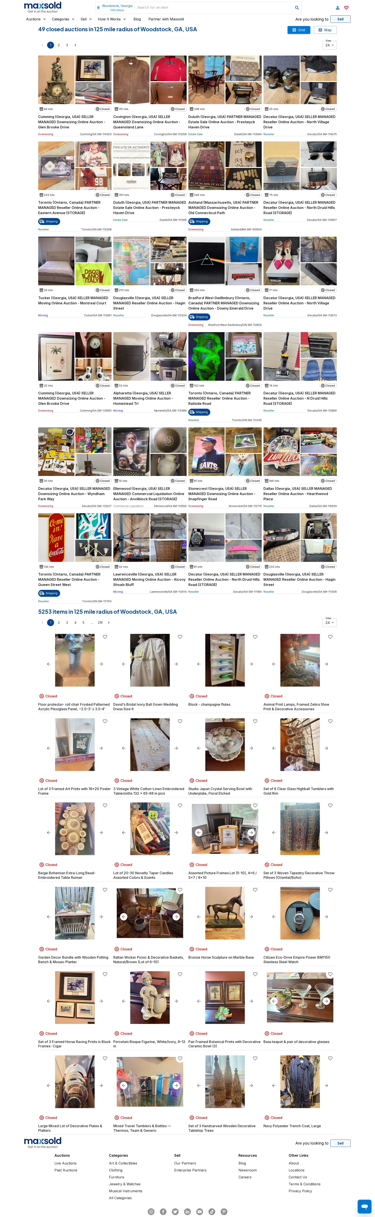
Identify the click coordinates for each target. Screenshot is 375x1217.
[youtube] (199, 1212)
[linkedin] (187, 1212)
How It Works (109, 19)
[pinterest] (224, 1212)
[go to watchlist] (346, 8)
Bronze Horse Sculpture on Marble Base (221, 957)
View (328, 40)
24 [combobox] (328, 45)
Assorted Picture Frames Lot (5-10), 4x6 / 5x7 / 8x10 (222, 875)
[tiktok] (212, 1212)
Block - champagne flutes (209, 704)
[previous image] (48, 664)
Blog (137, 19)
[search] (297, 7)
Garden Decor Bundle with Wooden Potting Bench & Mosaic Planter (73, 959)
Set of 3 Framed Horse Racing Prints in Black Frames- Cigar (74, 1044)
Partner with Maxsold (166, 19)
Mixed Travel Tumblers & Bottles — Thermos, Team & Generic (142, 1128)
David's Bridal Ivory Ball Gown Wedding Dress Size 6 (145, 706)
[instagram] (151, 1212)
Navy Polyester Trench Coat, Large (292, 1126)
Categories (60, 19)
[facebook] (163, 1212)
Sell (84, 19)
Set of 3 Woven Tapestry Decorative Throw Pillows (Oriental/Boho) (298, 875)
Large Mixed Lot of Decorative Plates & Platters (70, 1128)
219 (100, 622)
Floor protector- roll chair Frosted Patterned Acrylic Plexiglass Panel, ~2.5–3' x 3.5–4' (74, 706)
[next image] (101, 664)
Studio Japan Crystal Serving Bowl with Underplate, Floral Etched (220, 791)
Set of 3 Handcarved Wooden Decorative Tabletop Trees (222, 1128)
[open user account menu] (337, 8)
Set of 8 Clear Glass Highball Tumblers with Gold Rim (298, 791)
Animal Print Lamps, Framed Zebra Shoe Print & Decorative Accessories (296, 706)
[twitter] (175, 1212)
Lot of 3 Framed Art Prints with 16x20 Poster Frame (74, 791)
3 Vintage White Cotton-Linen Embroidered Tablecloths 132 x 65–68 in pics (148, 791)
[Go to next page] (75, 45)
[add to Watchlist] (105, 637)
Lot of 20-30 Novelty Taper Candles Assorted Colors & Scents (143, 875)
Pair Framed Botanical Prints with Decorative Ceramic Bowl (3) (224, 1044)
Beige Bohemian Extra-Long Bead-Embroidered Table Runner (66, 875)
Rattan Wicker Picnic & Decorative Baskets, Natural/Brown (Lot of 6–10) (148, 959)
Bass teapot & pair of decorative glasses (296, 1042)
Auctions (33, 19)
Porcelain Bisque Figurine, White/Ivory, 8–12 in (149, 1044)
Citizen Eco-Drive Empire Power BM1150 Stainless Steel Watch (296, 959)
